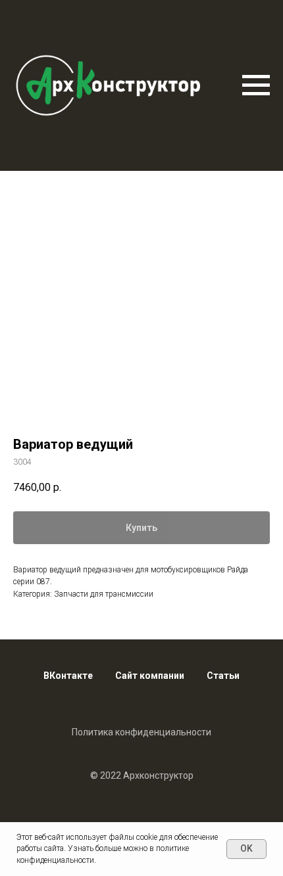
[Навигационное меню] (256, 85)
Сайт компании (149, 675)
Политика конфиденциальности (141, 732)
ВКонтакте (68, 675)
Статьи (223, 675)
